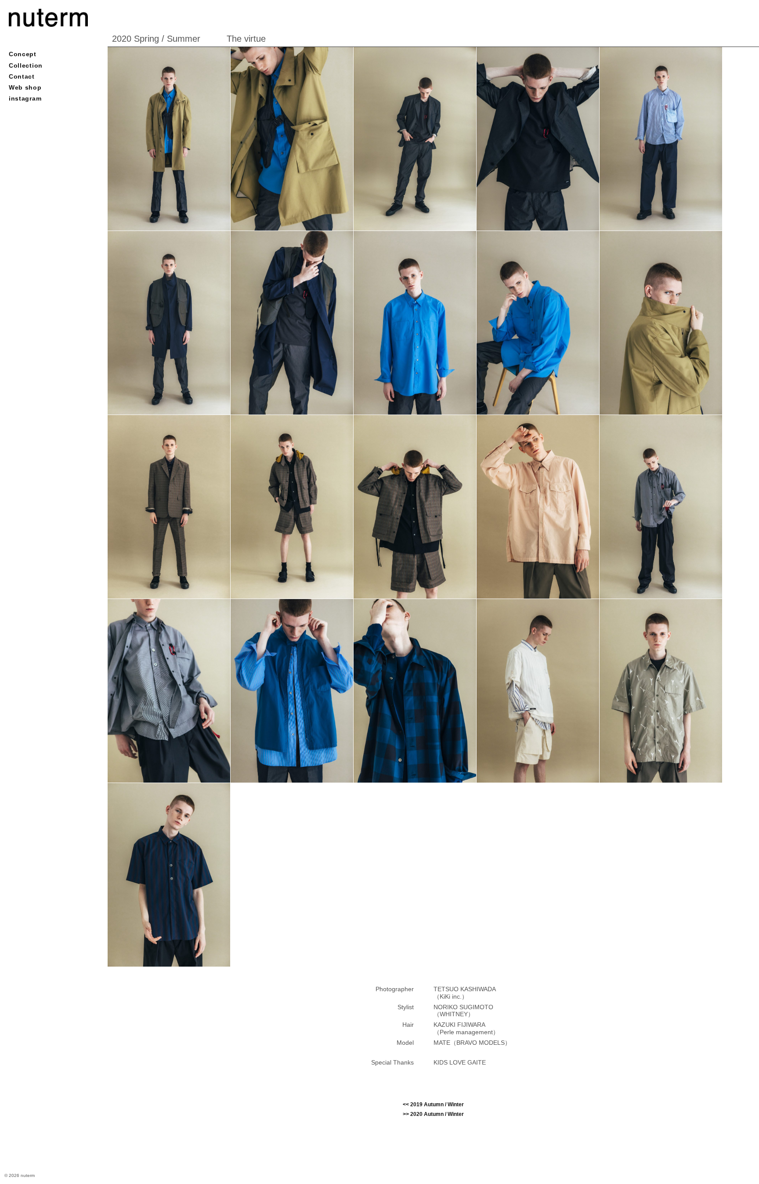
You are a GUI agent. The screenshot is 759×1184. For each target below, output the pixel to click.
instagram (25, 98)
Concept (22, 54)
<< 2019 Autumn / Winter (433, 1104)
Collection (26, 65)
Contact (22, 76)
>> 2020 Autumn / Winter (433, 1114)
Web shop (25, 87)
